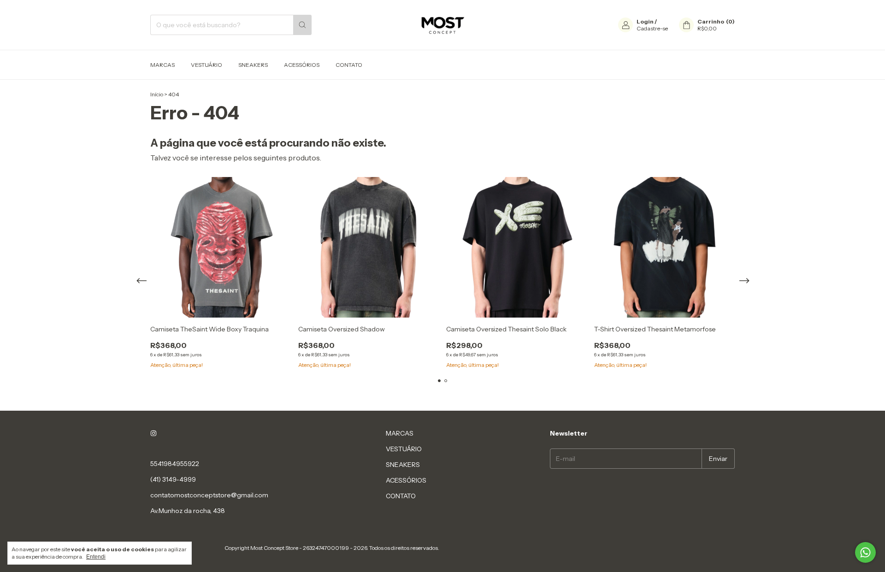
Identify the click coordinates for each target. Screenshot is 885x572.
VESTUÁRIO (206, 64)
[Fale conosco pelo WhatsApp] (865, 552)
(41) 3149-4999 (173, 479)
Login (645, 21)
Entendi (96, 557)
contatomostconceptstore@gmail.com (209, 495)
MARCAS (162, 64)
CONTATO (349, 64)
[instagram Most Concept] (153, 433)
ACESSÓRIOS (301, 64)
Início (156, 94)
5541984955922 (174, 464)
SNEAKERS (253, 64)
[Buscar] (302, 25)
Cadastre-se (652, 28)
